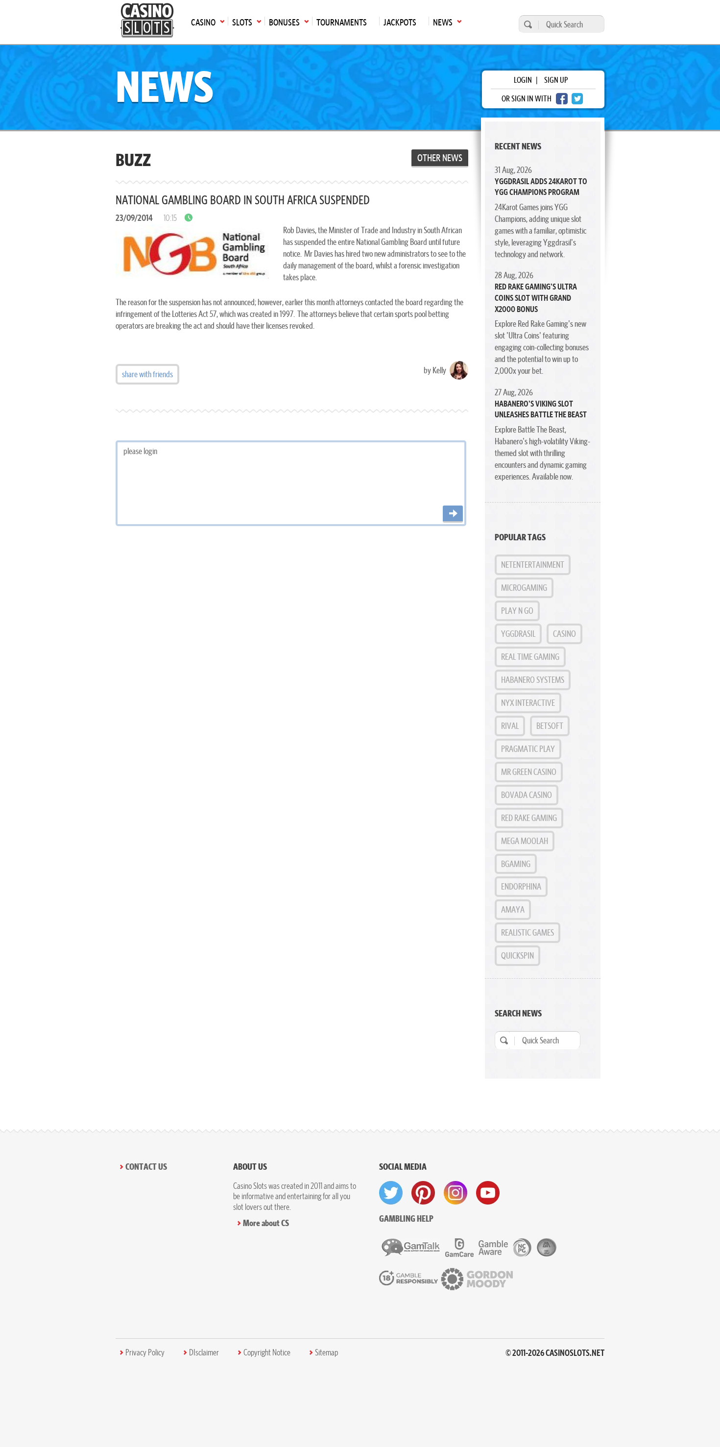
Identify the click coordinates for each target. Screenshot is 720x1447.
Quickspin (517, 955)
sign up (556, 80)
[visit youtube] (488, 1193)
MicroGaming (524, 587)
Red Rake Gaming (529, 818)
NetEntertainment (532, 564)
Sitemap (326, 1352)
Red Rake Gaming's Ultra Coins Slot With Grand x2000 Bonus (536, 298)
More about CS (266, 1223)
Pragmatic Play (528, 749)
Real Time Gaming (530, 656)
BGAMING (515, 864)
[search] (526, 24)
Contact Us (146, 1166)
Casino (564, 633)
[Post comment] (453, 514)
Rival (510, 726)
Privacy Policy (145, 1352)
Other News (439, 157)
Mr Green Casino (528, 772)
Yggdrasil (518, 633)
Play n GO (517, 610)
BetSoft (549, 726)
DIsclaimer (204, 1352)
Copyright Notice (266, 1352)
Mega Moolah (524, 841)
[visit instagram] (455, 1193)
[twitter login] (577, 99)
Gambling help (406, 1218)
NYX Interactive (528, 703)
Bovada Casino (526, 795)
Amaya (513, 909)
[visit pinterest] (423, 1193)
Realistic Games (527, 932)
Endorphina (521, 886)
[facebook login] (562, 99)
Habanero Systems (532, 680)
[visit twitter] (391, 1193)
